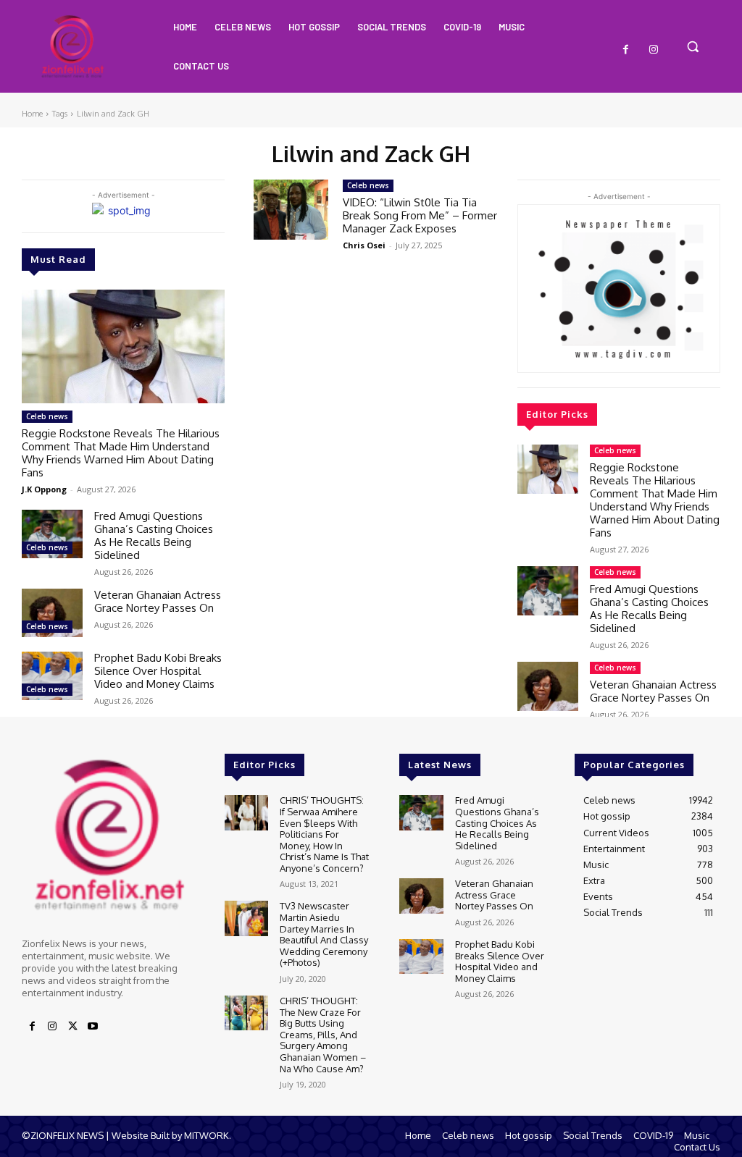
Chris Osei (364, 245)
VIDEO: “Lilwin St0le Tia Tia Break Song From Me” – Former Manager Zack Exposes (420, 215)
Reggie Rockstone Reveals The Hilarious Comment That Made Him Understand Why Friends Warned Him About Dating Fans (121, 452)
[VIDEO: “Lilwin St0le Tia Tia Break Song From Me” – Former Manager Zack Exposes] (291, 210)
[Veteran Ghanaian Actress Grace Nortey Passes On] (52, 613)
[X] (72, 1027)
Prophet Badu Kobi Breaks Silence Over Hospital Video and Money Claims (158, 671)
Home (32, 114)
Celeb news (47, 416)
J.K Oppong (44, 489)
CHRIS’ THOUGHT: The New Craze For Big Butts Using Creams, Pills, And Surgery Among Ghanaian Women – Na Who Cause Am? (323, 1034)
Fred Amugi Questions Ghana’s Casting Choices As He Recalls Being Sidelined (153, 535)
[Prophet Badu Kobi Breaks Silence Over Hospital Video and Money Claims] (52, 676)
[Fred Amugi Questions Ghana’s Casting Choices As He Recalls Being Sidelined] (52, 534)
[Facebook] (626, 50)
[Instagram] (653, 50)
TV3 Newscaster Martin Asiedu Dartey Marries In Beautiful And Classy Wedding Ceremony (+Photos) (324, 934)
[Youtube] (93, 1027)
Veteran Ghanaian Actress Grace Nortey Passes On (157, 601)
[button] (693, 46)
